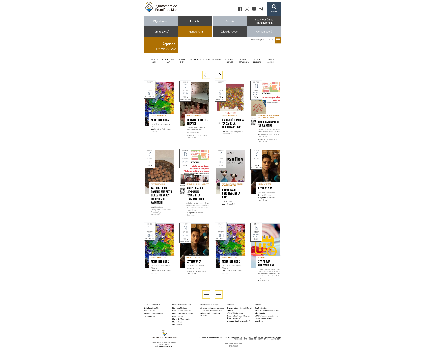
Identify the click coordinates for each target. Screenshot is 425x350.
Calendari (194, 60)
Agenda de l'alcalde (229, 61)
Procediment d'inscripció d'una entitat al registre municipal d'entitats (211, 313)
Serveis (229, 21)
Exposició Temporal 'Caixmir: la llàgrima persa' (233, 123)
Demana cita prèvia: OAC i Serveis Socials (239, 309)
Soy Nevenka (265, 188)
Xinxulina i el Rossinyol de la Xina (231, 194)
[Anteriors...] (206, 75)
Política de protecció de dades (267, 337)
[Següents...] (219, 75)
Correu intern (275, 339)
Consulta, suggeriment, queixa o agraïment (219, 337)
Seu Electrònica (261, 308)
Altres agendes (271, 61)
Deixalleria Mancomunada (153, 314)
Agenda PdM (195, 31)
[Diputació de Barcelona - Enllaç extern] (233, 346)
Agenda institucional (243, 61)
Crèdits (252, 339)
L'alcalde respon (229, 31)
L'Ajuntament (160, 21)
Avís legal (246, 337)
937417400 (164, 344)
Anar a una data (182, 61)
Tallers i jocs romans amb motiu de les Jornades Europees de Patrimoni (162, 195)
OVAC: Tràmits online (235, 313)
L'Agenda (261, 39)
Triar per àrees (154, 61)
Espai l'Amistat (177, 316)
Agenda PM (216, 60)
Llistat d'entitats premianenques (212, 308)
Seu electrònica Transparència (264, 21)
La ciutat (195, 21)
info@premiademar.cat (165, 346)
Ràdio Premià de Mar (151, 308)
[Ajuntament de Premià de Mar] (164, 338)
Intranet (262, 339)
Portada (254, 39)
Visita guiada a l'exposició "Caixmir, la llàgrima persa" (196, 194)
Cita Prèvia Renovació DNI (266, 263)
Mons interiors (160, 120)
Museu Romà (177, 322)
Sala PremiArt (177, 325)
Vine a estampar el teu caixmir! (269, 123)
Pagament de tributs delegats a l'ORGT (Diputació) (238, 317)
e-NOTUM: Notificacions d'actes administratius (267, 312)
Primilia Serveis (149, 311)
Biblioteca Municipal (179, 308)
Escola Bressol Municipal (181, 311)
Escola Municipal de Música (182, 314)
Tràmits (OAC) (160, 31)
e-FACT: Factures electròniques (266, 316)
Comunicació (264, 31)
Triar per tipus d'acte (168, 61)
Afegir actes (205, 60)
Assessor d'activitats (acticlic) (238, 321)
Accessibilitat (240, 339)
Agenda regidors (257, 61)
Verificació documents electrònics (263, 320)
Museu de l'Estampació (181, 319)
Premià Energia (149, 316)
